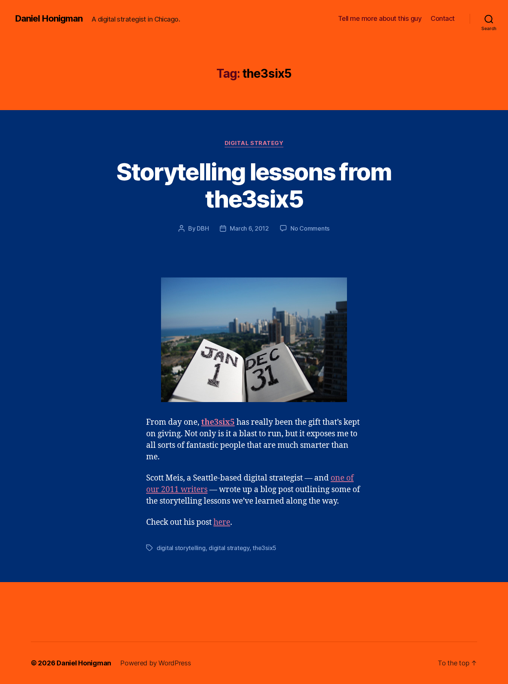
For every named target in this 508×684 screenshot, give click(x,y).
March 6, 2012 (249, 228)
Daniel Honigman (49, 18)
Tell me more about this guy (380, 18)
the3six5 (218, 422)
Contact (443, 18)
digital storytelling (181, 548)
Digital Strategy (254, 143)
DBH (203, 228)
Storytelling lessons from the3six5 (254, 185)
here (221, 522)
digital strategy (229, 548)
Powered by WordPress (155, 663)
